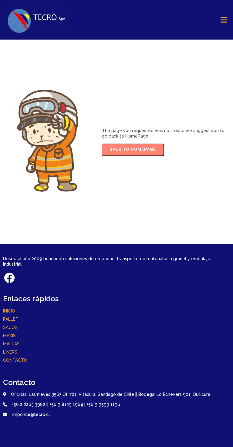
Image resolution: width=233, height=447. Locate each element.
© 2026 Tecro (117, 438)
